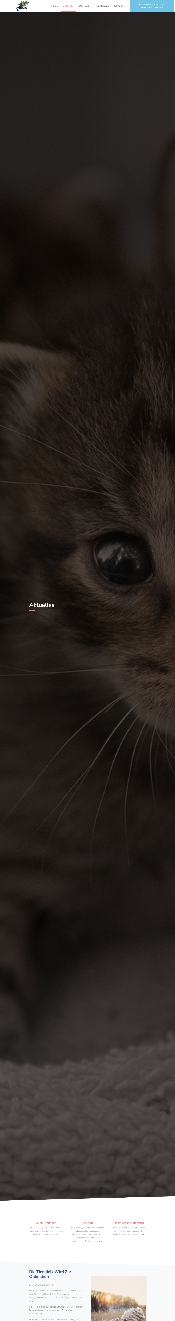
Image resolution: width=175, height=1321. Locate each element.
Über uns (84, 6)
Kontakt (118, 6)
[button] (132, 6)
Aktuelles (68, 6)
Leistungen (103, 6)
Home (54, 6)
